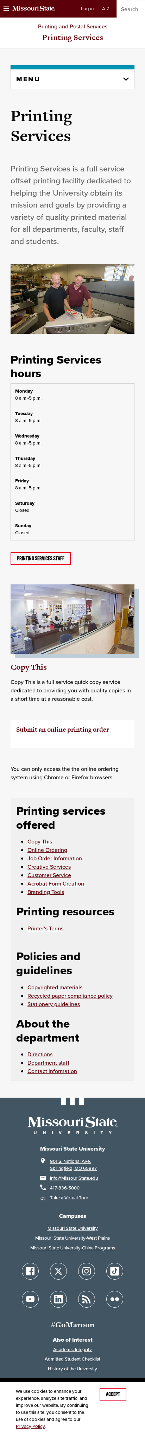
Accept (113, 1394)
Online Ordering (47, 850)
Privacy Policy (30, 1426)
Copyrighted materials (54, 987)
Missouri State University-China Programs (72, 1248)
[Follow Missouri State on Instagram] (86, 1271)
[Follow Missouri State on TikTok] (114, 1271)
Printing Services (72, 37)
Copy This (29, 667)
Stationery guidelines (53, 1004)
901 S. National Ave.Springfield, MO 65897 (73, 1165)
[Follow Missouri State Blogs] (86, 1299)
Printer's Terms (45, 928)
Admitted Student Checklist (72, 1359)
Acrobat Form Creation (55, 883)
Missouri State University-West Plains (72, 1238)
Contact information (52, 1071)
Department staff (48, 1062)
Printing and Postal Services (72, 26)
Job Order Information (54, 858)
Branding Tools (45, 892)
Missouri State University (73, 1228)
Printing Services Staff (40, 558)
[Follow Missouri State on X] (58, 1271)
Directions (39, 1054)
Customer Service (49, 875)
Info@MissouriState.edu (74, 1178)
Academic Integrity (72, 1349)
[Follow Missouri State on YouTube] (30, 1299)
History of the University (72, 1368)
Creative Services (49, 866)
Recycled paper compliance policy (70, 995)
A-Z (105, 8)
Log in (87, 8)
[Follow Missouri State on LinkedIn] (58, 1299)
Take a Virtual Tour (69, 1197)
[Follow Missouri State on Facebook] (30, 1271)
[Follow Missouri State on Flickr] (114, 1299)
